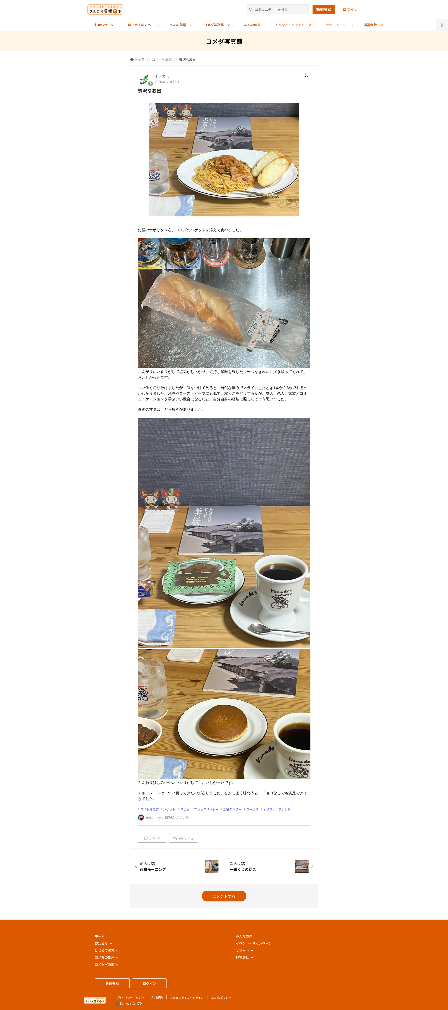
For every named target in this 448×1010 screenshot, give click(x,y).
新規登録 (323, 9)
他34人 (170, 817)
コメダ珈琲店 (149, 809)
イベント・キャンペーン (293, 24)
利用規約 (157, 997)
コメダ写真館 (162, 59)
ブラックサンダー (206, 809)
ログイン (350, 9)
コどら (184, 809)
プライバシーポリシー (130, 997)
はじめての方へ (139, 24)
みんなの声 (252, 24)
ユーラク (252, 809)
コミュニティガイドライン (187, 997)
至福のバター (232, 809)
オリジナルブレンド (277, 809)
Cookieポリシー (221, 997)
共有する (186, 838)
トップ (139, 59)
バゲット (169, 809)
